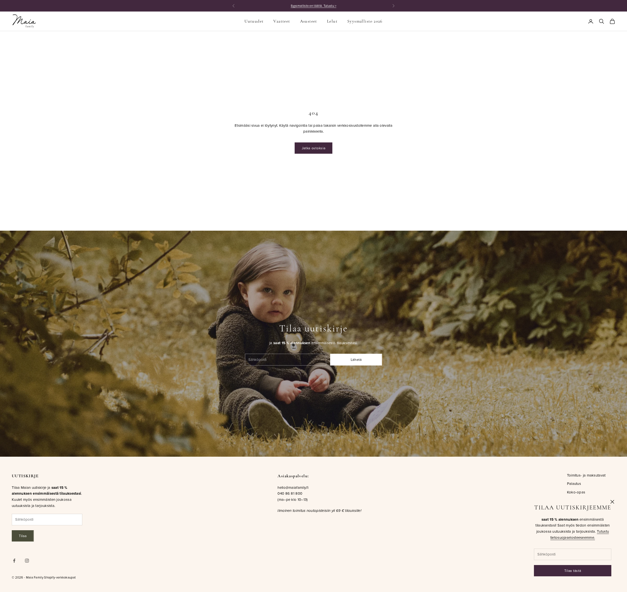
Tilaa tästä (572, 570)
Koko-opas (576, 492)
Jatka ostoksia (314, 148)
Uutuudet (254, 21)
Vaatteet (281, 21)
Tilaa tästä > (341, 5)
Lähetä (356, 359)
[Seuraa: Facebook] (14, 560)
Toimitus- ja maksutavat (586, 475)
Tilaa (23, 535)
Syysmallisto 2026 (365, 21)
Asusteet (308, 21)
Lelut (332, 21)
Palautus (574, 483)
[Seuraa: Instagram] (26, 560)
